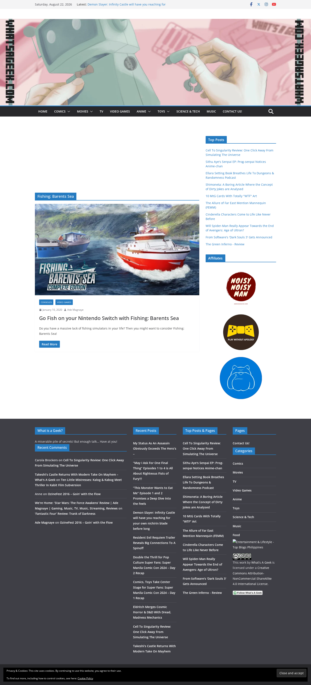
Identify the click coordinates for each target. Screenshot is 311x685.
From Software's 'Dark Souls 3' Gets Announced (239, 237)
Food (236, 535)
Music (211, 111)
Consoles (46, 302)
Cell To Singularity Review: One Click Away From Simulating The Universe (152, 632)
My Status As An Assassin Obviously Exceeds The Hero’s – (154, 448)
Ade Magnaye (75, 310)
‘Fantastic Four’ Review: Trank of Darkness (65, 514)
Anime (141, 111)
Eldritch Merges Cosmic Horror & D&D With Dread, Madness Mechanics (152, 612)
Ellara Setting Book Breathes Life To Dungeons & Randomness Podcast (203, 482)
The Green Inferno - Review (225, 244)
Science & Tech (188, 111)
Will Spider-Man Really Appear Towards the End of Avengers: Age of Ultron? (202, 564)
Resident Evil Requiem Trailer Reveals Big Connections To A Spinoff (154, 542)
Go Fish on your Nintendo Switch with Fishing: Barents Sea (109, 317)
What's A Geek (261, 562)
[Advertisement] (117, 161)
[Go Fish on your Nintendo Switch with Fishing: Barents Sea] (117, 249)
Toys (161, 111)
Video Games (120, 111)
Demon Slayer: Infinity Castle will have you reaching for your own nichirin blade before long (127, 6)
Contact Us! (232, 111)
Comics (60, 111)
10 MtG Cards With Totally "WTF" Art (231, 196)
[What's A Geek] (155, 21)
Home (42, 111)
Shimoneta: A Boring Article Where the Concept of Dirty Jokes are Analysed (203, 502)
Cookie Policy (85, 678)
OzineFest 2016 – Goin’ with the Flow (74, 494)
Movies (82, 111)
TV (101, 111)
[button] (68, 111)
